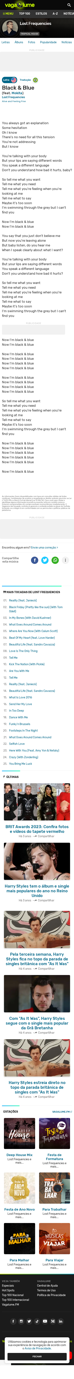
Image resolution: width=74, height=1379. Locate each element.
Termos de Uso (46, 1290)
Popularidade (48, 42)
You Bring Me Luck (20, 764)
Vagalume (19, 5)
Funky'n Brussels (19, 724)
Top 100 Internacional (15, 1300)
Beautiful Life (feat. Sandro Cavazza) (32, 644)
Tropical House (29, 34)
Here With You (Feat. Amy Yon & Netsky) (34, 750)
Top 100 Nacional (12, 1295)
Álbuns (19, 42)
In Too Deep (16, 710)
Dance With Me (18, 717)
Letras (6, 42)
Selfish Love (17, 744)
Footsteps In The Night (23, 730)
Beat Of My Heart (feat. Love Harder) (32, 638)
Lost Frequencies (13, 97)
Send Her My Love (20, 704)
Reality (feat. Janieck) (23, 600)
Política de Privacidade (51, 1295)
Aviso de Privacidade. (38, 1348)
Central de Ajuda (47, 1285)
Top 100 (24, 13)
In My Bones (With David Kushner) (30, 618)
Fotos (31, 42)
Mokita (17, 93)
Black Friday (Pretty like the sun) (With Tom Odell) (36, 609)
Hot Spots (8, 1290)
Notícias (67, 42)
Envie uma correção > (44, 547)
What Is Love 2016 (20, 697)
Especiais (8, 1285)
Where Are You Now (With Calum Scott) (33, 631)
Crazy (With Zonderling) (23, 757)
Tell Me (13, 657)
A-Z (55, 13)
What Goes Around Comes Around (30, 624)
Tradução (25, 79)
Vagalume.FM (61, 1111)
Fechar (37, 1356)
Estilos (41, 13)
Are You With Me (19, 671)
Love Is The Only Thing (23, 651)
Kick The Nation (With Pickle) (27, 664)
